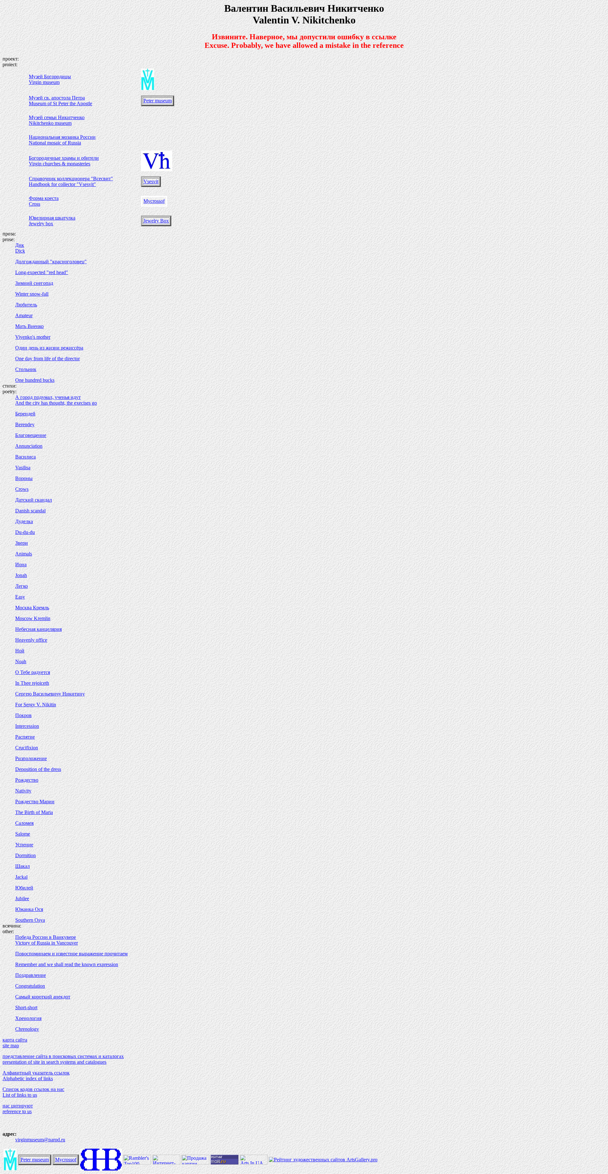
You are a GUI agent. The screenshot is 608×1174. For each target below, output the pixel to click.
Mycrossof (154, 201)
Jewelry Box (156, 220)
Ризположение (31, 758)
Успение (24, 844)
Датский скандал (33, 500)
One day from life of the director (47, 358)
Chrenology (27, 1029)
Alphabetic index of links (28, 1078)
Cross (34, 204)
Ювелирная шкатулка (52, 218)
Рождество (26, 780)
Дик (19, 245)
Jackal (21, 877)
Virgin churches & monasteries (59, 163)
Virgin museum (44, 82)
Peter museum (157, 100)
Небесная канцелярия (38, 629)
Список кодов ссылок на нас (33, 1089)
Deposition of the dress (38, 769)
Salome (22, 834)
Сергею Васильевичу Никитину (50, 693)
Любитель (26, 304)
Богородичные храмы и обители (64, 158)
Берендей (25, 413)
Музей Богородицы (50, 76)
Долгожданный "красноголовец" (51, 261)
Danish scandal (30, 510)
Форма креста (44, 198)
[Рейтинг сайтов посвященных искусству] (254, 1162)
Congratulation (30, 986)
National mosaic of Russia (55, 142)
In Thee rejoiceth (32, 683)
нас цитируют (18, 1105)
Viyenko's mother (32, 337)
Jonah (21, 575)
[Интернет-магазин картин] (166, 1162)
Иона (21, 564)
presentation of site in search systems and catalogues (54, 1062)
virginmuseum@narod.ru (40, 1139)
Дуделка (24, 521)
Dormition (25, 855)
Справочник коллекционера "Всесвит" (71, 178)
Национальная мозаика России (62, 137)
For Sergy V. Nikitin (35, 704)
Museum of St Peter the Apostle (60, 103)
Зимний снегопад (34, 283)
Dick (20, 250)
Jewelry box (41, 223)
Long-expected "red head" (41, 272)
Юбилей (24, 887)
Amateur (24, 315)
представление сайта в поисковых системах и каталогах (63, 1056)
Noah (20, 661)
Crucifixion (26, 747)
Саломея (24, 823)
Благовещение (30, 435)
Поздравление (30, 975)
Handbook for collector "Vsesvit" (62, 184)
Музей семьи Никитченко (57, 117)
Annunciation (28, 446)
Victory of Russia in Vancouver (46, 943)
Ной (19, 650)
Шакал (22, 866)
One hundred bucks (34, 380)
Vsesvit (150, 181)
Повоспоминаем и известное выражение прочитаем (71, 953)
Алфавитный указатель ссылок (36, 1072)
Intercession (27, 726)
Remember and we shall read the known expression (66, 964)
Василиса (25, 456)
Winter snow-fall (31, 294)
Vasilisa (22, 467)
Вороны (24, 478)
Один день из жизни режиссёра (49, 347)
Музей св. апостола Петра (57, 97)
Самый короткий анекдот (42, 996)
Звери (21, 543)
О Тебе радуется (32, 672)
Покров (23, 715)
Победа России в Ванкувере (45, 937)
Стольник (25, 369)
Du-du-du (25, 532)
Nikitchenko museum (50, 123)
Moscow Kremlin (32, 618)
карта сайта (15, 1039)
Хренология (28, 1018)
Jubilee (22, 898)
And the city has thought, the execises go (56, 403)
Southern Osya (30, 920)
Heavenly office (31, 640)
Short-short (26, 1007)
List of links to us (20, 1095)
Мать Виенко (29, 326)
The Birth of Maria (34, 812)
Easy (20, 597)
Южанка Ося (29, 909)
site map (11, 1045)
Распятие (25, 737)
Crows (21, 489)
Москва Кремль (32, 607)
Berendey (25, 424)
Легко (21, 586)
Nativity (23, 790)
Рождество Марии (34, 801)
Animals (23, 553)
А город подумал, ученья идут (48, 397)
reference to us (17, 1111)
